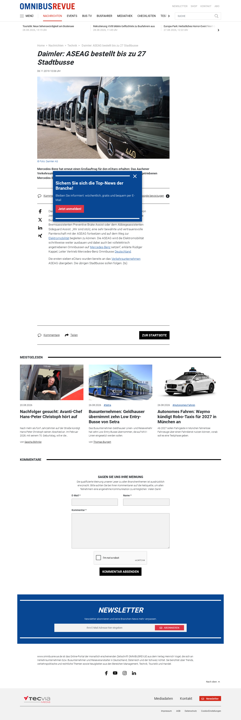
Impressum (166, 711)
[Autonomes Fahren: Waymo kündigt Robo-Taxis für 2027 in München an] (189, 382)
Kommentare (52, 195)
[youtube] (115, 672)
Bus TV (87, 16)
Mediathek (124, 16)
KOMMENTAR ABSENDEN (120, 571)
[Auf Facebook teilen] (40, 211)
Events (72, 16)
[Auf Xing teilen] (40, 235)
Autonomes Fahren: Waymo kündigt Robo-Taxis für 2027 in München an (187, 416)
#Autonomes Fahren (184, 405)
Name (126, 495)
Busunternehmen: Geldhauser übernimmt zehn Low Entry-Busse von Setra (117, 416)
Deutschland (123, 251)
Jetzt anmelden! (69, 209)
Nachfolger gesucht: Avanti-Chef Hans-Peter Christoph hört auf (51, 414)
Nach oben (211, 682)
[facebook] (106, 673)
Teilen (74, 335)
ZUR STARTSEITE (154, 335)
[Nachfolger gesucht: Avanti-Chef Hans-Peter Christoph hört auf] (51, 382)
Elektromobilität (59, 238)
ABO (217, 6)
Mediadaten (163, 698)
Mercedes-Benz (100, 247)
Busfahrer (104, 16)
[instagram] (125, 672)
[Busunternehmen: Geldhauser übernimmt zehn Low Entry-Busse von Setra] (120, 382)
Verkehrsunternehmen (126, 258)
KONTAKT (205, 6)
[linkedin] (134, 672)
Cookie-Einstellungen (211, 711)
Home (41, 45)
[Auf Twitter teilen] (40, 219)
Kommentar (78, 510)
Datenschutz (191, 711)
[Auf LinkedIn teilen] (40, 227)
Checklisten (146, 16)
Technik (72, 45)
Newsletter (180, 6)
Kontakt (186, 698)
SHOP (194, 6)
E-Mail (75, 495)
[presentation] (218, 30)
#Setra (107, 405)
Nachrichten (52, 16)
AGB (178, 711)
